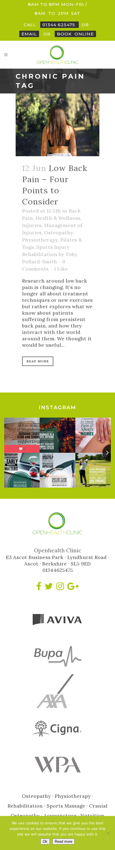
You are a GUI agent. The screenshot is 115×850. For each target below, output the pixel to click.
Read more (63, 841)
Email (29, 34)
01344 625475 (59, 24)
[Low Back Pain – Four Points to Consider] (57, 124)
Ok (45, 841)
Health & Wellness (57, 218)
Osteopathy (58, 232)
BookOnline (75, 34)
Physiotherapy (40, 240)
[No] (108, 833)
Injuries (32, 225)
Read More (38, 361)
